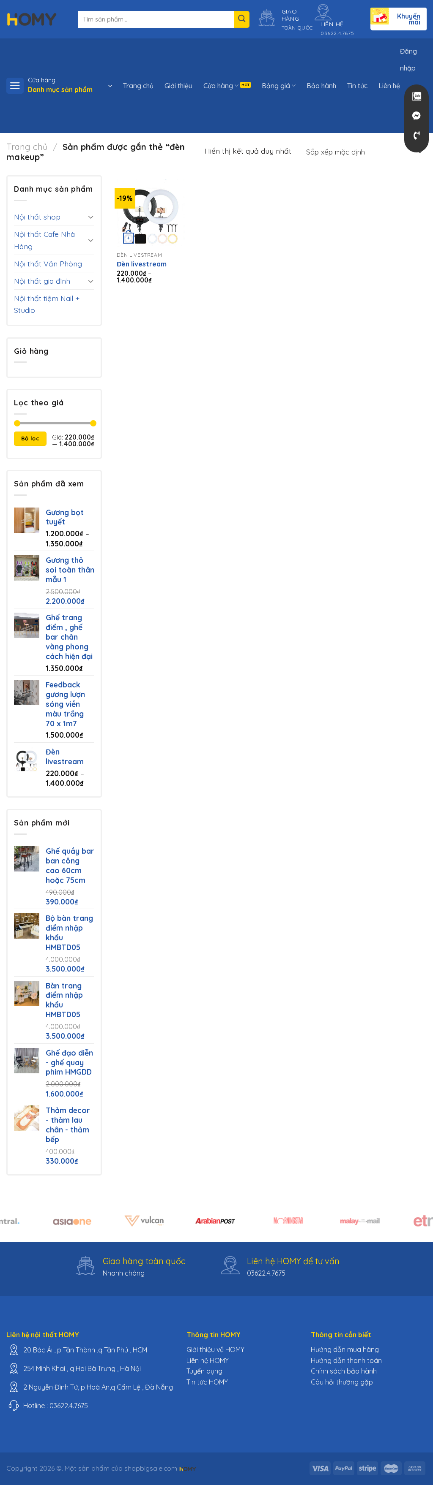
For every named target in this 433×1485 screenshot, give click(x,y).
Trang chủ (138, 85)
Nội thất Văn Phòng (48, 263)
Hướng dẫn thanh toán (346, 1360)
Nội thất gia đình (42, 280)
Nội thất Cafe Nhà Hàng (44, 239)
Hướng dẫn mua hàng (345, 1349)
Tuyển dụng (204, 1371)
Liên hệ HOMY (207, 1360)
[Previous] (19, 1225)
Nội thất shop (37, 216)
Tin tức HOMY (207, 1382)
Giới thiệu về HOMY (215, 1349)
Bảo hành (321, 85)
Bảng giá (276, 85)
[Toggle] (90, 217)
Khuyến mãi (408, 19)
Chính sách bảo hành (344, 1371)
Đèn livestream (142, 264)
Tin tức (357, 85)
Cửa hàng (218, 85)
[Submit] (241, 19)
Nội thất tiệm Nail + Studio (46, 304)
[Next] (413, 1225)
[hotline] (416, 135)
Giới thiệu (178, 85)
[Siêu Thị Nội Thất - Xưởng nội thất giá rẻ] (31, 19)
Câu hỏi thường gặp (342, 1382)
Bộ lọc (30, 438)
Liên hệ (389, 85)
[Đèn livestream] (150, 213)
